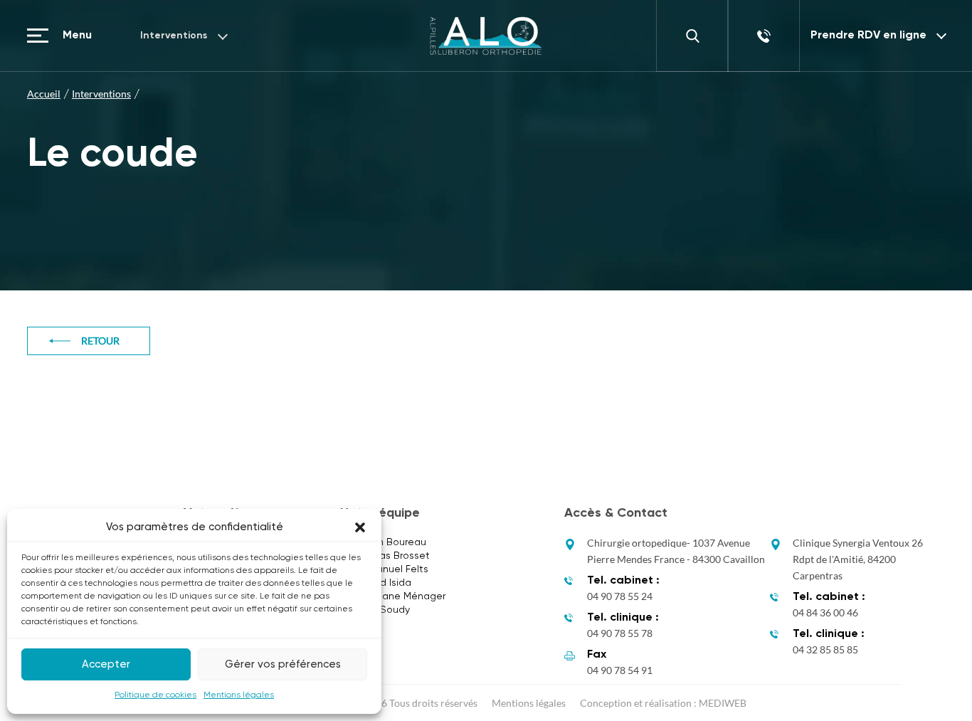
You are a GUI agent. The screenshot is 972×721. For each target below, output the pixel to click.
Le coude (112, 155)
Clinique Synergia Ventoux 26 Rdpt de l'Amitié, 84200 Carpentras (858, 559)
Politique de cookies (155, 695)
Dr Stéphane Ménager (392, 596)
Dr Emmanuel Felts (384, 569)
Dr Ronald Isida (375, 583)
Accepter (106, 664)
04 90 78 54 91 (620, 670)
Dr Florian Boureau (383, 542)
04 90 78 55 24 (620, 596)
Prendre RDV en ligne (868, 35)
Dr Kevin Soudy (375, 610)
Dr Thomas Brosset (385, 556)
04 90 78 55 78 (620, 633)
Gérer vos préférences (283, 664)
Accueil (43, 94)
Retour (100, 341)
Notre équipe (380, 513)
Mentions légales (239, 695)
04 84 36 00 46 (825, 612)
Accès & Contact (615, 513)
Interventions (173, 36)
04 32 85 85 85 (825, 649)
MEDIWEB (722, 703)
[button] (360, 527)
